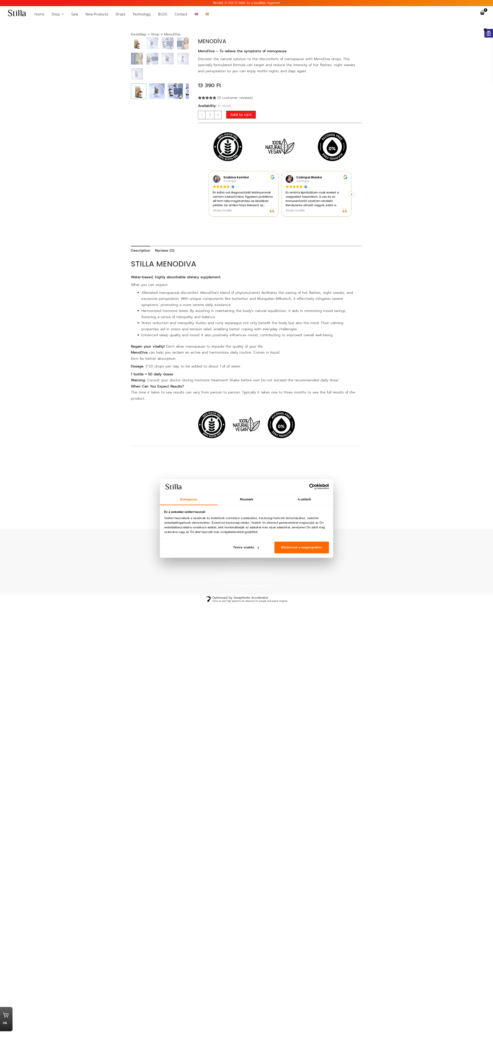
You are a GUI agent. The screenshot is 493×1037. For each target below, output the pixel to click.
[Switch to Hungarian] (207, 14)
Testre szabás (243, 547)
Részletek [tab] (246, 499)
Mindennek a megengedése (301, 547)
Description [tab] (140, 250)
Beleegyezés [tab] (188, 499)
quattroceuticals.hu (246, 567)
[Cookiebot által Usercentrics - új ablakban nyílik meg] (312, 486)
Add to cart (241, 115)
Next (188, 106)
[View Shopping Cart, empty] (482, 12)
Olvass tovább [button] (222, 210)
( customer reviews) (235, 97)
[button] (62, 14)
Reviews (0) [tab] (164, 250)
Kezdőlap (138, 34)
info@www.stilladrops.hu (252, 585)
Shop (155, 34)
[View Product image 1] (138, 106)
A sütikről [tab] (304, 499)
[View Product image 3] (175, 106)
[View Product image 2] (157, 106)
